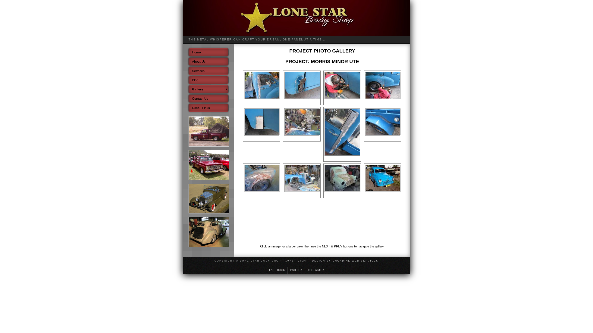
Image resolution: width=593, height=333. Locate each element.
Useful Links (201, 108)
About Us (198, 61)
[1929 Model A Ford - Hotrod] (209, 212)
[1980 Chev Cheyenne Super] (209, 145)
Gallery (197, 89)
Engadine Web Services (356, 260)
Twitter (296, 270)
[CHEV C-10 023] (209, 179)
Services (198, 71)
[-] (262, 96)
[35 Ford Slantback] (209, 246)
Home (196, 52)
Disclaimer (315, 270)
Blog (195, 80)
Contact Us (200, 98)
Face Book (277, 270)
